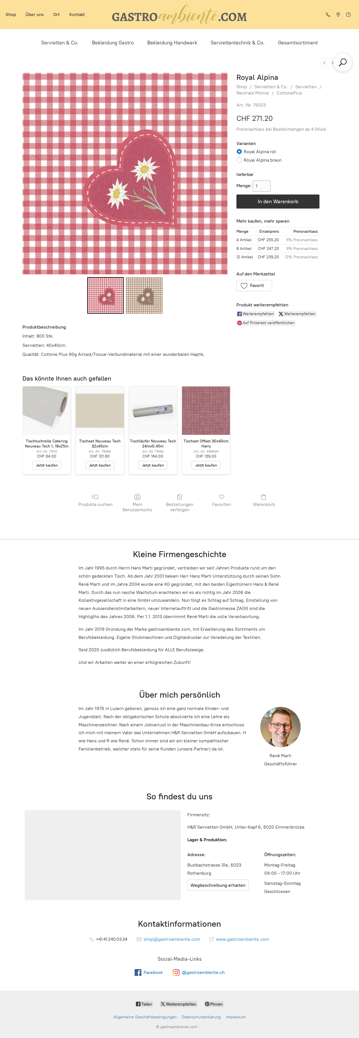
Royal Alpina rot (260, 151)
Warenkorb (264, 504)
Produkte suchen (95, 504)
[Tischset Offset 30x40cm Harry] (206, 410)
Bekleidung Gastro (113, 43)
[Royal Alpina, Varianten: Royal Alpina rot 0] (105, 295)
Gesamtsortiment (298, 43)
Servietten (306, 86)
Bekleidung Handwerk (172, 43)
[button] (254, 285)
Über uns (35, 14)
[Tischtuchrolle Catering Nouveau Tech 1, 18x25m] (47, 410)
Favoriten (221, 504)
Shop (11, 14)
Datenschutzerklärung (201, 1017)
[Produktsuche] (343, 62)
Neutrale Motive (252, 93)
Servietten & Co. (60, 43)
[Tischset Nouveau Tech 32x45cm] (100, 410)
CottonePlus (289, 93)
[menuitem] (324, 63)
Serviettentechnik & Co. (237, 43)
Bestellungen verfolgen (179, 507)
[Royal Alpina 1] (144, 295)
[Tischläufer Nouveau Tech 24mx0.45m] (153, 410)
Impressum (236, 1017)
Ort (56, 14)
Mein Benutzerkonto (137, 507)
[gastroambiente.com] (179, 14)
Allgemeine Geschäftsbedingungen (145, 1017)
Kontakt (77, 14)
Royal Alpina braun (263, 160)
